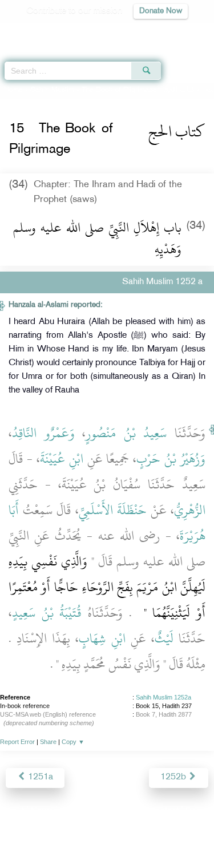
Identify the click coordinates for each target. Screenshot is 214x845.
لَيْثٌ (164, 638)
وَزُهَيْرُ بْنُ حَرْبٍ (170, 459)
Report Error (17, 741)
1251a (39, 777)
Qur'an (45, 32)
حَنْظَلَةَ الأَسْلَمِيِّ (113, 510)
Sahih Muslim (52, 90)
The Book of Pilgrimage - (138, 90)
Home (13, 90)
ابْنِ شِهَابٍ (102, 638)
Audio (180, 32)
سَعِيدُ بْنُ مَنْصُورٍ (126, 433)
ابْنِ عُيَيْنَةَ (61, 459)
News (42, 811)
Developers (120, 811)
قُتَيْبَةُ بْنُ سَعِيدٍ (47, 613)
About (12, 811)
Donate (199, 811)
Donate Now (160, 11)
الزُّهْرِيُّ (189, 510)
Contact (163, 811)
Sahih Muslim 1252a (163, 697)
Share (48, 741)
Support (75, 811)
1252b (174, 777)
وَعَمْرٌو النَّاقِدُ (43, 433)
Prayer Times (135, 32)
